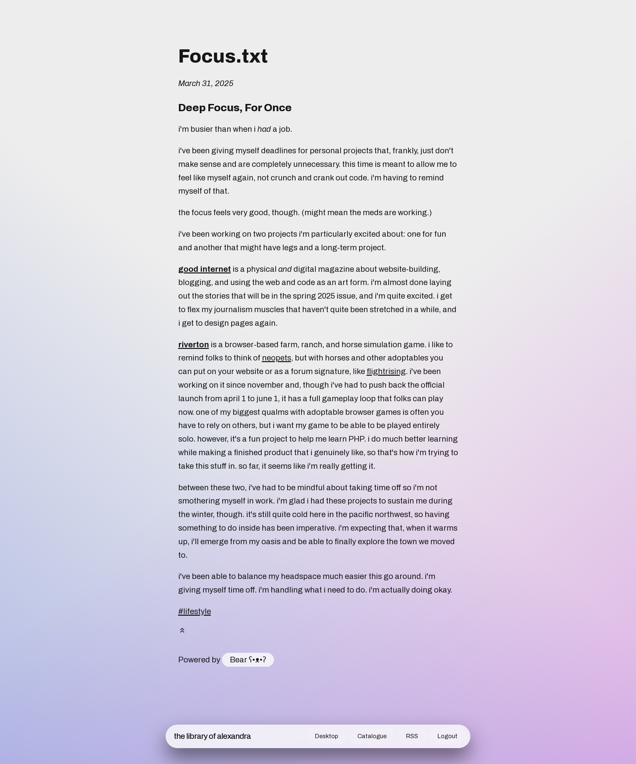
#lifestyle (194, 611)
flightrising (386, 371)
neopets (276, 358)
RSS (412, 736)
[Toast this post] (182, 631)
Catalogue (372, 736)
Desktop (326, 736)
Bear (248, 659)
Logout (447, 736)
